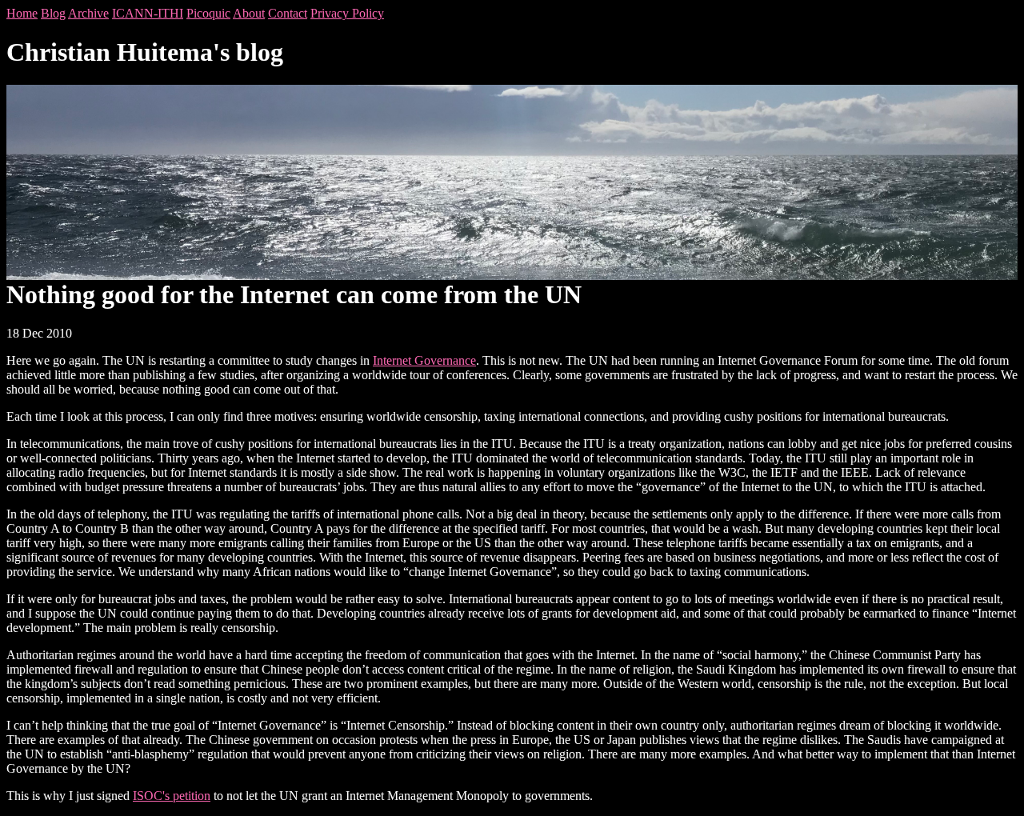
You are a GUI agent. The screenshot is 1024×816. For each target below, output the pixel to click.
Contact (287, 13)
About (249, 13)
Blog (53, 13)
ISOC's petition (171, 795)
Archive (88, 13)
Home (22, 13)
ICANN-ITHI (147, 13)
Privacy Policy (347, 13)
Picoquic (208, 13)
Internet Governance (424, 360)
